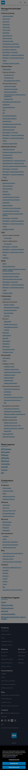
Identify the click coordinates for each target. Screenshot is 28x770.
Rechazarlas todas (14, 763)
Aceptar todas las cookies (14, 767)
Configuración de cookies (14, 759)
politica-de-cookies (11, 756)
